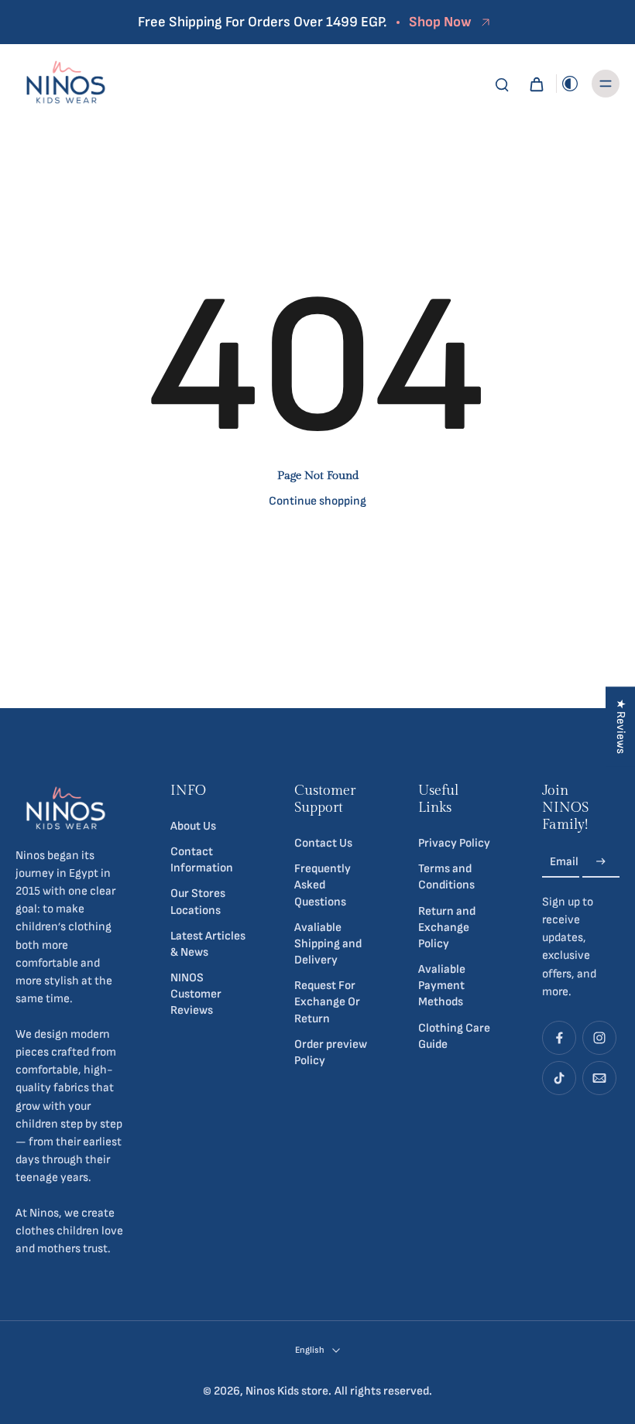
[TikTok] (559, 1078)
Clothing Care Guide (454, 1036)
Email (564, 861)
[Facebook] (559, 1038)
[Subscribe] (601, 862)
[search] (502, 83)
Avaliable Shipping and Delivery (328, 943)
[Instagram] (599, 1038)
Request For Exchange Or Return (327, 1001)
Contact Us (323, 843)
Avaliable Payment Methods (441, 985)
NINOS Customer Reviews (195, 994)
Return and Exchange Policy (446, 927)
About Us (193, 826)
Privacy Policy (454, 843)
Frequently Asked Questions (322, 885)
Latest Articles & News (207, 944)
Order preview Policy (330, 1052)
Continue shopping (317, 501)
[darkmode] (570, 83)
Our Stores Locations (197, 901)
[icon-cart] (536, 83)
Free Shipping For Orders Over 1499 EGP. (262, 22)
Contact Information (201, 859)
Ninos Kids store (286, 1391)
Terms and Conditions (446, 876)
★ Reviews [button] (620, 726)
